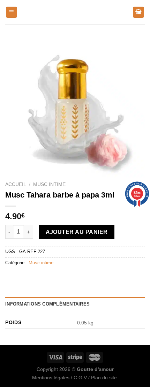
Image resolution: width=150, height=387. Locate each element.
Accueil (15, 184)
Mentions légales (50, 377)
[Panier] (138, 12)
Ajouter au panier (77, 232)
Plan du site (104, 377)
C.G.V (80, 377)
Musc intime (49, 184)
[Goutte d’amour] (75, 12)
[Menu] (11, 12)
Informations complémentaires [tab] (47, 304)
